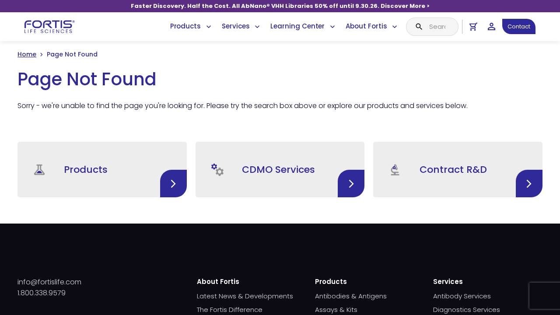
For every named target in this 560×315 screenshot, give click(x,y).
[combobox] (432, 27)
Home (27, 54)
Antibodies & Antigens (351, 296)
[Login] (491, 26)
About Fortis (366, 26)
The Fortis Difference (229, 309)
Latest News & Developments (245, 296)
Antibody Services (462, 296)
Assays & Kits (336, 309)
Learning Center (297, 26)
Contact (519, 26)
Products (185, 26)
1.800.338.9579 (42, 293)
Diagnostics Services (466, 309)
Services (235, 26)
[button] (102, 169)
